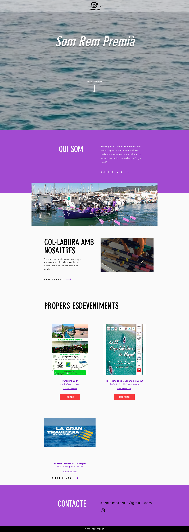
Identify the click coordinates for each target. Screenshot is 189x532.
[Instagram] (102, 510)
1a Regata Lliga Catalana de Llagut (124, 380)
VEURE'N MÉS (62, 478)
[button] (4, 4)
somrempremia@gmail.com (126, 503)
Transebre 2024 (70, 380)
